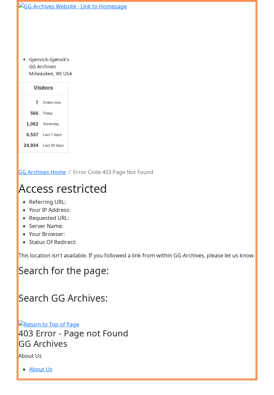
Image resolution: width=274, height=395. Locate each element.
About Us (40, 369)
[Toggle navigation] (27, 19)
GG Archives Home (42, 172)
